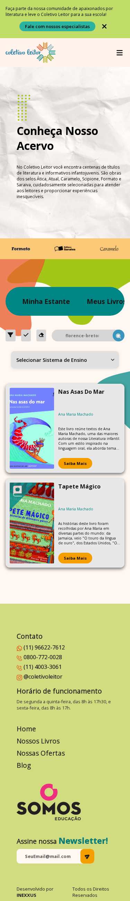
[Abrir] (119, 53)
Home (26, 728)
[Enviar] (87, 856)
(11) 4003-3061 (43, 667)
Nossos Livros (38, 741)
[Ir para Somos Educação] (49, 802)
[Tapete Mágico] (32, 523)
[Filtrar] (11, 335)
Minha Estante (46, 301)
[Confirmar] (26, 335)
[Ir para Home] (30, 52)
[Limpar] (41, 335)
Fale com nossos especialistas (57, 26)
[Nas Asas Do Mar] (32, 428)
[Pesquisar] (118, 335)
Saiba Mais (75, 463)
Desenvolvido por (35, 892)
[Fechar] (104, 26)
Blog (24, 765)
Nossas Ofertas (41, 753)
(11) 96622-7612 (44, 647)
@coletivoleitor (43, 676)
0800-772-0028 (43, 657)
